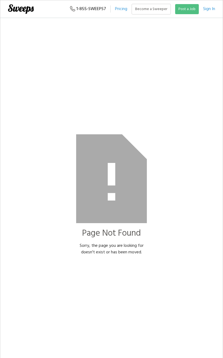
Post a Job (187, 9)
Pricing (121, 9)
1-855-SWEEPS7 (90, 9)
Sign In (209, 9)
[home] (21, 9)
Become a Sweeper (151, 9)
